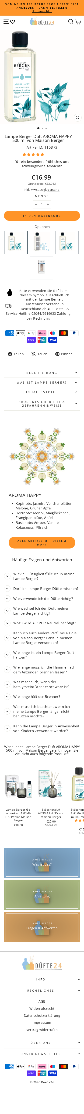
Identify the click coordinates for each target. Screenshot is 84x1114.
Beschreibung (41, 373)
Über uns (41, 1042)
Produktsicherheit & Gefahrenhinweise (41, 403)
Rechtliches (41, 990)
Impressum (42, 1022)
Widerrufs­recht (41, 1008)
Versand (53, 190)
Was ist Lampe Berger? (42, 382)
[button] (34, 154)
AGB (41, 1001)
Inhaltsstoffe (42, 392)
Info (41, 979)
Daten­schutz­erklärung (42, 1015)
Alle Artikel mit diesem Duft (42, 542)
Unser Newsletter (41, 1054)
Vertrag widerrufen (42, 1029)
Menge (42, 196)
